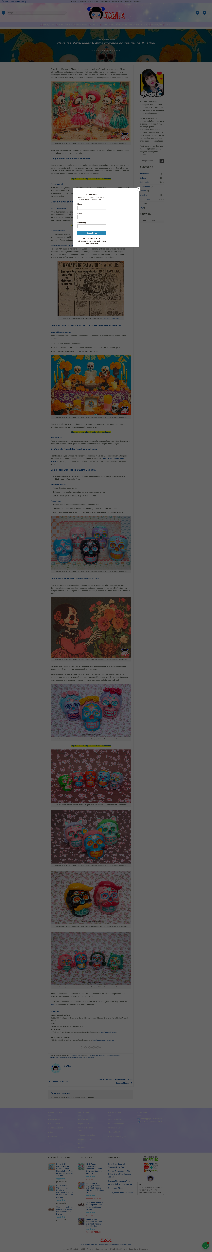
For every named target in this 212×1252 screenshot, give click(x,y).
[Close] (138, 189)
